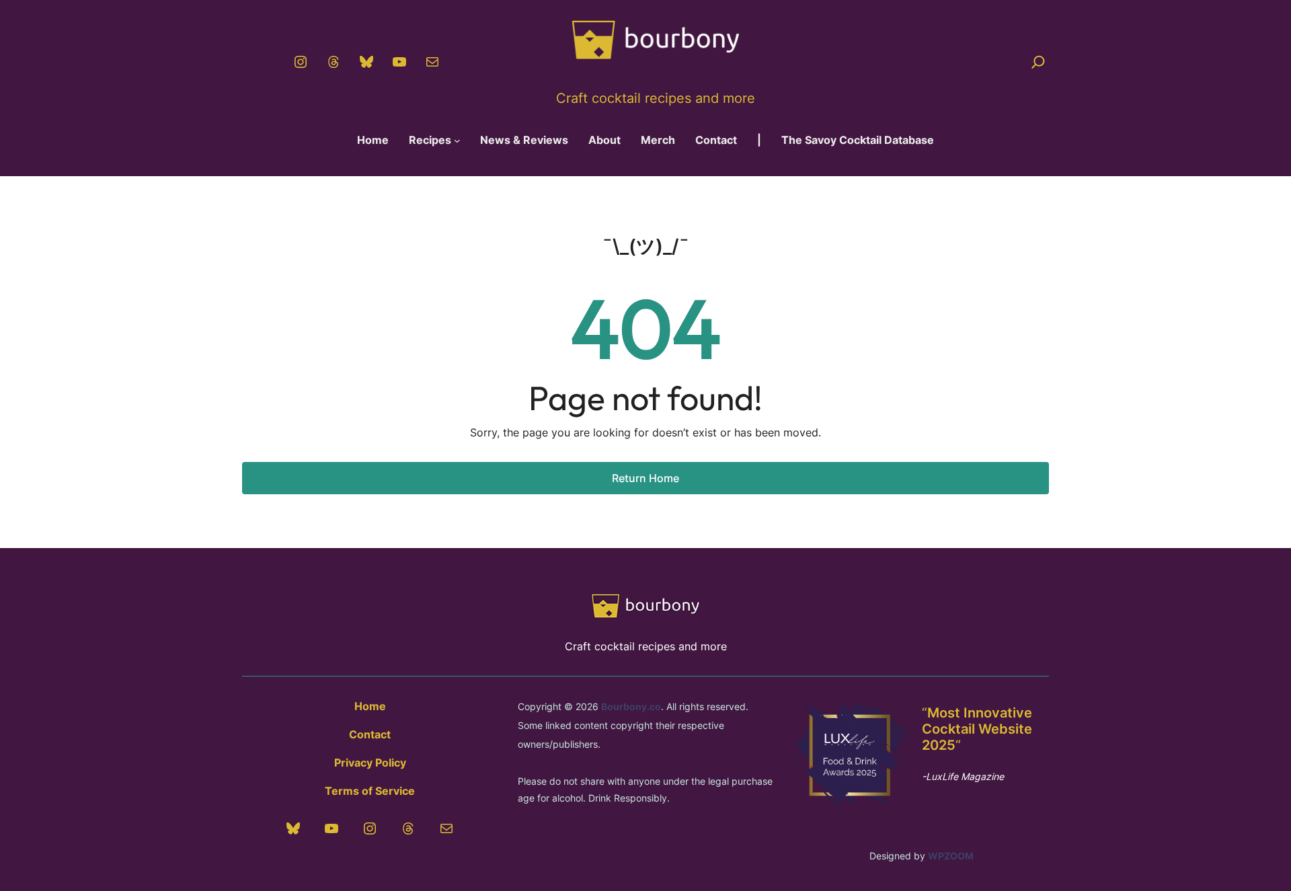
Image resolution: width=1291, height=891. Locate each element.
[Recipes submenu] (457, 140)
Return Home (645, 478)
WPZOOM (951, 855)
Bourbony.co (631, 706)
